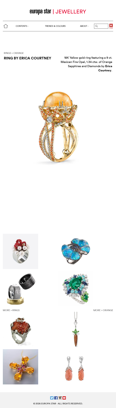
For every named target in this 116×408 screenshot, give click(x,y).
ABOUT (83, 26)
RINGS (7, 52)
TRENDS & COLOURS (55, 26)
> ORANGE (18, 52)
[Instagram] (60, 397)
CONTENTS (21, 26)
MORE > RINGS (11, 310)
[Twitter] (52, 397)
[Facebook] (56, 397)
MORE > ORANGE (103, 310)
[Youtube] (64, 397)
